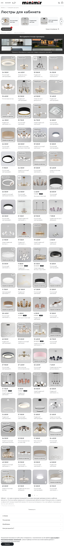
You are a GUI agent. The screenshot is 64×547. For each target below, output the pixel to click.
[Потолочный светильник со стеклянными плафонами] (56, 304)
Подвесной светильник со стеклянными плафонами (38, 75)
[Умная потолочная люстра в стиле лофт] (24, 135)
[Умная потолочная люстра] (56, 158)
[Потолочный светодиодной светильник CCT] (8, 355)
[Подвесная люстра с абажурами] (56, 207)
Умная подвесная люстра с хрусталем (40, 269)
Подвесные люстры (33, 21)
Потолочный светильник (21, 123)
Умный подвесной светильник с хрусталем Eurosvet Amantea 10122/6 (23, 219)
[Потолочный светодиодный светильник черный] (56, 254)
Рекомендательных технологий (11, 539)
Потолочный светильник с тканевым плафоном (39, 171)
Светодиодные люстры (53, 21)
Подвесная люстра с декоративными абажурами (56, 368)
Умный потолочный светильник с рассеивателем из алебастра (39, 344)
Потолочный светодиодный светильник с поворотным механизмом (38, 219)
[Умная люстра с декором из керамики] (24, 63)
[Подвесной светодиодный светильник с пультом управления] (8, 405)
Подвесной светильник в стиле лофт (23, 269)
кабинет (9, 32)
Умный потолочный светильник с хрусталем (7, 465)
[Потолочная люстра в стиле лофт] (24, 429)
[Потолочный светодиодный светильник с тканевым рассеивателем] (8, 63)
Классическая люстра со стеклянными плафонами (38, 441)
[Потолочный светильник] (24, 111)
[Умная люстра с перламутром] (56, 63)
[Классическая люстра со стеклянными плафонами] (40, 429)
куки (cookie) (55, 537)
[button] (2, 21)
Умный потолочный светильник (39, 147)
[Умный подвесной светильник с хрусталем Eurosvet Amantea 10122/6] (24, 207)
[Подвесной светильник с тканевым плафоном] (24, 230)
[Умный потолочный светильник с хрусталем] (8, 453)
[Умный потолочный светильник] (40, 135)
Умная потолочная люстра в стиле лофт (24, 147)
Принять (7, 544)
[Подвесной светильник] (56, 230)
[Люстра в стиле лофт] (40, 182)
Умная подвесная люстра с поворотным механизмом (7, 243)
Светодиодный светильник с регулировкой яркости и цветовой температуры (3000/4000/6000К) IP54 (8, 292)
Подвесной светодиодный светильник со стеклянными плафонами (22, 99)
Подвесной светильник (53, 243)
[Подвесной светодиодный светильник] (8, 330)
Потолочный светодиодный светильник (54, 123)
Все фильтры (7, 28)
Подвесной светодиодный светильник (6, 342)
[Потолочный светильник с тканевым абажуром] (8, 135)
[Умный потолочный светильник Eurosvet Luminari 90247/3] (8, 182)
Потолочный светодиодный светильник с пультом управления (8, 171)
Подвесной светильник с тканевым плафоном (23, 243)
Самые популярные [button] (52, 29)
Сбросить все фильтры (19, 32)
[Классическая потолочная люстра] (24, 355)
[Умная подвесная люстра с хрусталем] (40, 254)
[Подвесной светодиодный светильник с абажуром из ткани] (56, 87)
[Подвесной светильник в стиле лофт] (24, 254)
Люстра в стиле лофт (40, 196)
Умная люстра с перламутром (54, 75)
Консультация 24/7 (8, 528)
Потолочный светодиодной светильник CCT (6, 368)
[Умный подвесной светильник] (40, 111)
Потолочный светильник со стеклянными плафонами (54, 316)
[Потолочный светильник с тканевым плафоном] (40, 158)
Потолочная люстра (8, 98)
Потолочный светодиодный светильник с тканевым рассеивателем (6, 75)
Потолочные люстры (14, 21)
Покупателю (6, 520)
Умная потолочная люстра (55, 171)
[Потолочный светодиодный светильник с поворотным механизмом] (40, 207)
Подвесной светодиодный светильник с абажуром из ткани (55, 99)
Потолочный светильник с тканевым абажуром (8, 147)
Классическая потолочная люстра (23, 368)
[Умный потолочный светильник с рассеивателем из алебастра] (40, 330)
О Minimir (5, 516)
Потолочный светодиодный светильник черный (55, 267)
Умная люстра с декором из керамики (22, 75)
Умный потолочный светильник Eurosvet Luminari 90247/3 (8, 195)
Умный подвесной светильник (39, 123)
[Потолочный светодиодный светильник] (56, 111)
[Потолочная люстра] (8, 87)
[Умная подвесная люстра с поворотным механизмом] (8, 230)
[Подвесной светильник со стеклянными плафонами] (40, 63)
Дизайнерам (6, 524)
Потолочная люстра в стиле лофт (24, 441)
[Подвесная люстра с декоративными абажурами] (56, 355)
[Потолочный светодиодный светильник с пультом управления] (8, 158)
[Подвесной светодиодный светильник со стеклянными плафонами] (24, 87)
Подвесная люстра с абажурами (56, 219)
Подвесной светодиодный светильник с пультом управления (8, 417)
